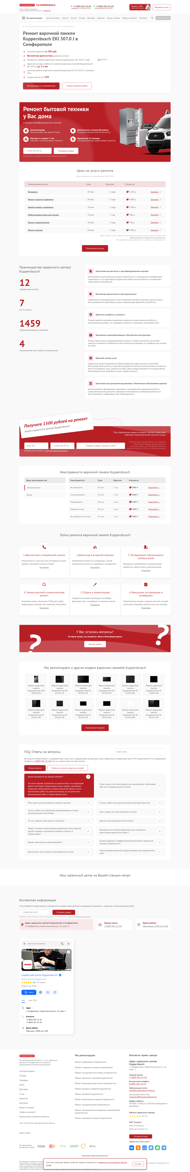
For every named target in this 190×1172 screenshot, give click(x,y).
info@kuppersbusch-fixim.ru (142, 1090)
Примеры (23, 1080)
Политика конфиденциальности (95, 1155)
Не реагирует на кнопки (80, 516)
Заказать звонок (95, 644)
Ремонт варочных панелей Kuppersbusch (94, 1078)
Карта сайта (24, 1133)
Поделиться (131, 1147)
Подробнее (44, 567)
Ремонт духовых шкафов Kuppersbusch (93, 1088)
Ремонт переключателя (38, 222)
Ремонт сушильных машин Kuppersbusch (93, 1118)
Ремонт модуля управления (41, 199)
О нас (73, 18)
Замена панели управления (40, 207)
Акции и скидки (113, 18)
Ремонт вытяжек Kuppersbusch (89, 1094)
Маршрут (30, 992)
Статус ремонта (163, 18)
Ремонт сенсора (35, 230)
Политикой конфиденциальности (79, 917)
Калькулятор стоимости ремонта (34, 1116)
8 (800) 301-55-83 (137, 1084)
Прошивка (32, 192)
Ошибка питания (77, 509)
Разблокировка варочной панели (43, 215)
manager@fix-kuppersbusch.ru (143, 1097)
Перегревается (76, 502)
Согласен (138, 1164)
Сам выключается (77, 495)
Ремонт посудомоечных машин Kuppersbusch (96, 1072)
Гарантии (101, 18)
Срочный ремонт (53, 18)
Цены (64, 18)
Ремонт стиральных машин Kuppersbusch (94, 1067)
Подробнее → (154, 487)
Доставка (91, 18)
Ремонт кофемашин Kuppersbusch (90, 1062)
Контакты (143, 18)
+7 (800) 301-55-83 (82, 6)
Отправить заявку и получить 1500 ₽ (101, 446)
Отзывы (82, 18)
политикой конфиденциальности (56, 451)
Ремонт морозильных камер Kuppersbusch (94, 1099)
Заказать (154, 192)
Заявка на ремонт (129, 18)
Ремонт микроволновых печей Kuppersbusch (95, 1083)
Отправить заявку (66, 151)
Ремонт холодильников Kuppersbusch (92, 1104)
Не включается (76, 487)
